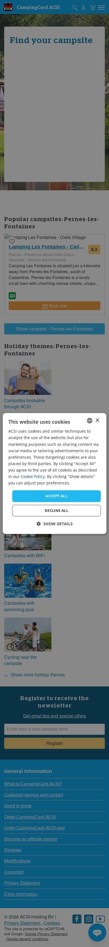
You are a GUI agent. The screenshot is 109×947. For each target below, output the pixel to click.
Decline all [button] (56, 510)
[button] (55, 524)
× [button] (97, 420)
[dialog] (54, 473)
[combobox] (89, 420)
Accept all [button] (56, 495)
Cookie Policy (33, 476)
